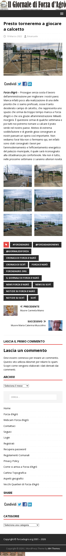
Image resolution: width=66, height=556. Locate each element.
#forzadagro (21, 244)
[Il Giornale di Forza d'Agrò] (33, 8)
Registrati (9, 443)
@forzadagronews (47, 244)
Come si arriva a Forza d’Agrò (20, 466)
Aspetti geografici (13, 478)
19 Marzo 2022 (14, 36)
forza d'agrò (40, 264)
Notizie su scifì (15, 297)
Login (7, 437)
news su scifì (43, 284)
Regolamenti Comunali (16, 455)
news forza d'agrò (17, 284)
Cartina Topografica (15, 472)
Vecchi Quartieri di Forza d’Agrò (21, 484)
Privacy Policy (11, 461)
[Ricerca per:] (33, 397)
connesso (23, 357)
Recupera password (15, 449)
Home (7, 408)
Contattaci (9, 426)
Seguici (7, 431)
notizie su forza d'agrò (20, 291)
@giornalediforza (17, 251)
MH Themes (54, 548)
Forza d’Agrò (11, 414)
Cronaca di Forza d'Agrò (21, 257)
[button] (61, 13)
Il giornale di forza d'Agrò (22, 277)
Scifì (33, 297)
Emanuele (32, 36)
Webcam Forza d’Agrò (16, 420)
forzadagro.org (16, 271)
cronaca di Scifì (15, 264)
